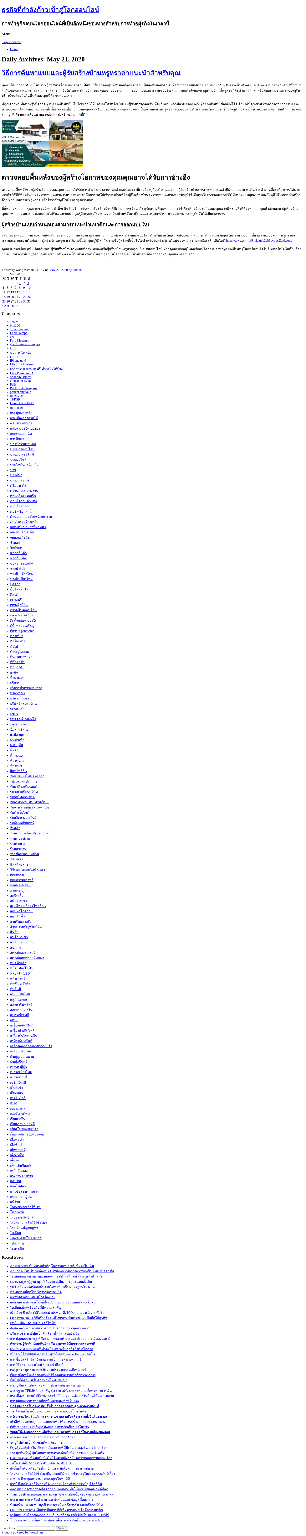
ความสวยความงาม (24, 490)
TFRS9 (15, 399)
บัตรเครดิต (17, 708)
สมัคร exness (19, 901)
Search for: (9, 1528)
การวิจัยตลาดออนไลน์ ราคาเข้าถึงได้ (36, 1364)
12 (8, 292)
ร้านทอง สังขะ (20, 838)
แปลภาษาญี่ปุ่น (21, 1196)
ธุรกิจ (14, 672)
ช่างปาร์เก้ (17, 568)
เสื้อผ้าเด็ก (17, 1155)
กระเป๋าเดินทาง (21, 423)
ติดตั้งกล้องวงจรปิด (23, 620)
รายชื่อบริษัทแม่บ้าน (24, 854)
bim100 (15, 325)
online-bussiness (20, 377)
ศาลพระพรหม (20, 885)
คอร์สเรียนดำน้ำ (22, 511)
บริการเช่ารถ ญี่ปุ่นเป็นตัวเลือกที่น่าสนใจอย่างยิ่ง (44, 1333)
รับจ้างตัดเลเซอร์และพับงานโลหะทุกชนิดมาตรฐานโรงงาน (52, 1287)
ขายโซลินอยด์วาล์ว (24, 465)
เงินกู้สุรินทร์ (18, 1061)
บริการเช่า (17, 693)
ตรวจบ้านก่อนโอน (23, 610)
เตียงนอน (16, 1093)
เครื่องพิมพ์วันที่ (21, 1041)
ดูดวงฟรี (16, 599)
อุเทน (14, 1020)
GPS (13, 348)
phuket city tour (20, 392)
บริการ (39, 270)
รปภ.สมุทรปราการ (23, 781)
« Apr (5, 305)
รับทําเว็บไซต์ (19, 812)
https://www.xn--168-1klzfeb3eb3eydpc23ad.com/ (259, 240)
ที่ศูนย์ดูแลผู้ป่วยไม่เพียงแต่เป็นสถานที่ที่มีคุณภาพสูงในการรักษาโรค (59, 1447)
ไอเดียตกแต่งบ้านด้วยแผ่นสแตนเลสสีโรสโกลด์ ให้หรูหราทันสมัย (56, 1276)
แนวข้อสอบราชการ (24, 1191)
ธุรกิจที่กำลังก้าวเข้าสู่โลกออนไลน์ (50, 9)
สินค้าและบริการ (22, 942)
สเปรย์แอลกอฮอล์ (23, 952)
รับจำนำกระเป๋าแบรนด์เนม (29, 802)
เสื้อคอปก (17, 1139)
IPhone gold (18, 360)
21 (16, 297)
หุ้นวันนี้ (15, 989)
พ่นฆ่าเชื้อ (17, 740)
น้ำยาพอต (17, 677)
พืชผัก (14, 750)
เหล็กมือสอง (19, 1170)
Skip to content (11, 42)
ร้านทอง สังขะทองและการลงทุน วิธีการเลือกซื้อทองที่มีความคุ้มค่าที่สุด (61, 1494)
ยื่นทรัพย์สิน (18, 771)
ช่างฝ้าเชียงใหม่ (21, 579)
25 (4, 301)
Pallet (13, 384)
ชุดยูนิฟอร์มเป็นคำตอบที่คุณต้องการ (36, 1442)
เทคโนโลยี (18, 1098)
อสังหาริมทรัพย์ (21, 1004)
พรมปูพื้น (16, 745)
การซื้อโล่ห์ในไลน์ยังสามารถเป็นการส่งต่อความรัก (46, 1359)
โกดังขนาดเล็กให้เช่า (25, 1207)
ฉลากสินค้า (18, 553)
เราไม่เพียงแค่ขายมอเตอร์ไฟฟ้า (33, 1323)
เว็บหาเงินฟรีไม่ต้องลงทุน (28, 1134)
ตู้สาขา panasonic (22, 631)
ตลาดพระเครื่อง (21, 615)
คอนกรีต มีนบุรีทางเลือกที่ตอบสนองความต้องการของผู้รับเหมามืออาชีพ (62, 1271)
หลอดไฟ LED (20, 973)
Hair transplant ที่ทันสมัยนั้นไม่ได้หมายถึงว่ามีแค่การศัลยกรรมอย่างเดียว (61, 1458)
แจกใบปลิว (18, 1186)
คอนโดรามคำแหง (23, 501)
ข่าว (13, 470)
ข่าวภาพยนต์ (19, 480)
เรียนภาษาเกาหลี (22, 1124)
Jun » (15, 305)
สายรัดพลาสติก (21, 921)
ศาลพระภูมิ (18, 890)
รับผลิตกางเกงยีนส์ (23, 817)
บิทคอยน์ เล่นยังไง (23, 719)
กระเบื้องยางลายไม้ (24, 418)
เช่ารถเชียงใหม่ (21, 1072)
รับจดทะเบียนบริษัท (24, 792)
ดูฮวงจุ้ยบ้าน (19, 605)
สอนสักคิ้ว (17, 916)
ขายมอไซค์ (18, 459)
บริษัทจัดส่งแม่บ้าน (23, 703)
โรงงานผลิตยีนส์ (22, 1217)
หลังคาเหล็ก (19, 978)
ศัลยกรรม (17, 875)
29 (20, 301)
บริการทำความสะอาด (26, 688)
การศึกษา (17, 439)
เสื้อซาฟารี (17, 1150)
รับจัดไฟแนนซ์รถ (22, 797)
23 (24, 297)
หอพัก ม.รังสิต (20, 984)
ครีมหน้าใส (18, 485)
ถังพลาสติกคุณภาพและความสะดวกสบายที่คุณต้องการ (50, 1328)
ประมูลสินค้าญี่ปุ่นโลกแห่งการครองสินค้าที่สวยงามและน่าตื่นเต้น (57, 1453)
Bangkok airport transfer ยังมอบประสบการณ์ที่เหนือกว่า (49, 1370)
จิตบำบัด (16, 548)
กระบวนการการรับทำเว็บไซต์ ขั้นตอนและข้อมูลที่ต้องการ (51, 1499)
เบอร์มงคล (17, 1108)
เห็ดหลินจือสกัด (21, 1165)
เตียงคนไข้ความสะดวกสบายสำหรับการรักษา (43, 1437)
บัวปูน (14, 714)
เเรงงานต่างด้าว (21, 1176)
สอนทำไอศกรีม (21, 911)
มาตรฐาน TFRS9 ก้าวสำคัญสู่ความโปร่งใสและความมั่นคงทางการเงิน (61, 1390)
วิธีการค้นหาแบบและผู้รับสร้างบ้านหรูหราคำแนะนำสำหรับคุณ (91, 73)
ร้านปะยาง (17, 843)
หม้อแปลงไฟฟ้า (21, 968)
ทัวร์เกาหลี (17, 641)
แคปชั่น (15, 1181)
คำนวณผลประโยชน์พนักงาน (31, 516)
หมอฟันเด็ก (18, 963)
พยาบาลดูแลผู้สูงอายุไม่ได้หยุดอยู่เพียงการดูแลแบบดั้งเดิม (51, 1281)
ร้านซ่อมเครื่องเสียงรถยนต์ (29, 833)
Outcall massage (20, 380)
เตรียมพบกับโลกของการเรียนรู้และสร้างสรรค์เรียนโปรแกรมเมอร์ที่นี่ (59, 1515)
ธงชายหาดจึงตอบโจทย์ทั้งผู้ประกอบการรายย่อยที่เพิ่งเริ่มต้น (53, 1302)
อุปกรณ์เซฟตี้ (19, 1015)
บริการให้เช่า (19, 698)
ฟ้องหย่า (16, 766)
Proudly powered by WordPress (23, 1532)
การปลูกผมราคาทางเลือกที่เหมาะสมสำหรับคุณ (44, 1401)
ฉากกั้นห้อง (18, 558)
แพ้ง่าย (15, 1202)
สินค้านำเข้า (19, 937)
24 (29, 297)
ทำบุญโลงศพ (19, 651)
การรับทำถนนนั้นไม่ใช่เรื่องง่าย (32, 1297)
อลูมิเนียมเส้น (19, 999)
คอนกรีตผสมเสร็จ (23, 496)
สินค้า (14, 932)
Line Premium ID (21, 373)
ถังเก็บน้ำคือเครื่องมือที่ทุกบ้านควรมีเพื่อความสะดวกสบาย (52, 1468)
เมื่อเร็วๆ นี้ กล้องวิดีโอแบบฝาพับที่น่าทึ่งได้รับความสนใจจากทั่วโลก (58, 1312)
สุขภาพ (15, 947)
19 (8, 297)
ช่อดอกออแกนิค (22, 563)
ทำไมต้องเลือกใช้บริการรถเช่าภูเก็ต (36, 1292)
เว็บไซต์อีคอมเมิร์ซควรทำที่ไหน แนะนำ (38, 1380)
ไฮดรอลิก (17, 1248)
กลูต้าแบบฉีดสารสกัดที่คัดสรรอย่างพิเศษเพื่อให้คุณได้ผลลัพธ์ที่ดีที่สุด (59, 1489)
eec (12, 336)
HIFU (14, 357)
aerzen (14, 321)
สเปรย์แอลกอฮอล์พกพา (27, 958)
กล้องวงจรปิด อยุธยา (25, 428)
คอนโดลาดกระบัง (23, 506)
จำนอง (15, 542)
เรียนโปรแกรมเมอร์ (24, 1129)
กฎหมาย (16, 407)
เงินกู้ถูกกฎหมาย (22, 1056)
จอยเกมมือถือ (20, 537)
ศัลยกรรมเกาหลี (22, 880)
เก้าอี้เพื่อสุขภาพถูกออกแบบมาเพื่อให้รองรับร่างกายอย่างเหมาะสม (58, 1421)
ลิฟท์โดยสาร (19, 864)
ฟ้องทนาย (17, 760)
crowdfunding (19, 329)
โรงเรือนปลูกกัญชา (24, 1228)
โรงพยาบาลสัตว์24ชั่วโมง (28, 1222)
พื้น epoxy (17, 755)
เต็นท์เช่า (16, 1087)
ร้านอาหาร (18, 849)
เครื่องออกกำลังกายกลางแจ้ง (31, 1046)
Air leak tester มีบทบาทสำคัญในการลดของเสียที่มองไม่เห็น (52, 1266)
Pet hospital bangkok (23, 388)
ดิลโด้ (14, 594)
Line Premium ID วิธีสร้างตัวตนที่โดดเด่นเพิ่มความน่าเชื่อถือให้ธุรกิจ (58, 1318)
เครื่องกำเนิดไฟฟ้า (23, 1030)
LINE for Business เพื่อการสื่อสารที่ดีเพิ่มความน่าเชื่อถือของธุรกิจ (56, 1510)
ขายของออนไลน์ (22, 449)
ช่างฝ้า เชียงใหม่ (22, 574)
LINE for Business (22, 364)
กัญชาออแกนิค (21, 433)
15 (20, 292)
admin (77, 270)
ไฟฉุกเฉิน (17, 1243)
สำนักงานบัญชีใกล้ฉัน (26, 926)
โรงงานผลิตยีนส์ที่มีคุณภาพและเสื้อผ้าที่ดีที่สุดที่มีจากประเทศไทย (56, 1520)
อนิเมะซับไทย (20, 994)
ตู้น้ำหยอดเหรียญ (22, 625)
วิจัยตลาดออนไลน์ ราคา (27, 869)
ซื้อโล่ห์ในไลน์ (20, 589)
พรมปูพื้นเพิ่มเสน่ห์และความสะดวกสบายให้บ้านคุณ (47, 1385)
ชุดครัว (15, 584)
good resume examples (25, 344)
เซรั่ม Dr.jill (18, 1082)
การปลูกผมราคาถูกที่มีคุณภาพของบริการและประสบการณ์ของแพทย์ (60, 1338)
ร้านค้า (15, 828)
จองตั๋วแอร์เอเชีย (22, 532)
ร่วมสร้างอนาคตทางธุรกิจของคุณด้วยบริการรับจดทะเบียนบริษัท (56, 1505)
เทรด (13, 1103)
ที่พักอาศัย (17, 662)
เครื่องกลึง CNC (21, 1025)
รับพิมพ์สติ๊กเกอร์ (22, 823)
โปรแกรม (17, 1212)
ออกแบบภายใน (21, 1010)
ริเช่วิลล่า (16, 859)
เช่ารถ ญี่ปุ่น (18, 1067)
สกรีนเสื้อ (17, 895)
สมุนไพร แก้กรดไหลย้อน (28, 906)
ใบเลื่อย (15, 1233)
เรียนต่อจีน (17, 1119)
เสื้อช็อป (16, 1144)
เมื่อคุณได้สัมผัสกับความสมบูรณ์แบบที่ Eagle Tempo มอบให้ (52, 1354)
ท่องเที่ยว (16, 636)
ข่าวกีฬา (16, 475)
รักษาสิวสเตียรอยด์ (23, 786)
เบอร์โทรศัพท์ (20, 1113)
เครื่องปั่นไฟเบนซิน (23, 1035)
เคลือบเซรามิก (20, 1051)
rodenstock (17, 395)
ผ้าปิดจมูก (17, 734)
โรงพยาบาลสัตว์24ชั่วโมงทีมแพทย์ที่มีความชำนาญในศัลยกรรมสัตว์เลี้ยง (62, 1473)
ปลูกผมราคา (19, 724)
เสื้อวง (15, 1160)
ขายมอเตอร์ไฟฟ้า (23, 454)
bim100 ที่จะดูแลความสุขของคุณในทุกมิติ (40, 1479)
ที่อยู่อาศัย (17, 667)
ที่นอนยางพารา (21, 657)
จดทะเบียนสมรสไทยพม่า (28, 527)
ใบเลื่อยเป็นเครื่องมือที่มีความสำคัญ (36, 1307)
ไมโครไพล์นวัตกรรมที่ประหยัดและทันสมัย (41, 1463)
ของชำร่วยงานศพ (23, 444)
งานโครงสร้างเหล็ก (24, 522)
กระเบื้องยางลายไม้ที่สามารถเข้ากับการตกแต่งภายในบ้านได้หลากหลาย (62, 1396)
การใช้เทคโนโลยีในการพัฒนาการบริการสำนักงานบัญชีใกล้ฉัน (56, 1484)
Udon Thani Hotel (22, 403)
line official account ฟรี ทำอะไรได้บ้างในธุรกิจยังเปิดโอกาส (51, 1349)
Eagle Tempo (18, 333)
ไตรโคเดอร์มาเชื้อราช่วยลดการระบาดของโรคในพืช (48, 1411)
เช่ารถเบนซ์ (18, 1077)
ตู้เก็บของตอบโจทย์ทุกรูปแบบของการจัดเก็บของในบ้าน (49, 1427)
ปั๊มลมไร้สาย (19, 729)
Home (14, 49)
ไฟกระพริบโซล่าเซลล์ (26, 1238)
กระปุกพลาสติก (21, 413)
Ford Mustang (19, 340)
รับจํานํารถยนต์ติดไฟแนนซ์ (29, 807)
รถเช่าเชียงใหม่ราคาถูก (27, 776)
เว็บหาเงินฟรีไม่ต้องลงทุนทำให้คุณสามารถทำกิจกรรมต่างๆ (53, 1375)
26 (8, 301)
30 (24, 301)
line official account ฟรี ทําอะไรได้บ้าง (36, 369)
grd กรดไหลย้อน (22, 352)
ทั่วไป (14, 646)
